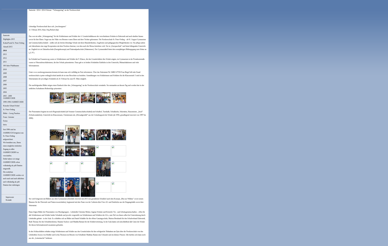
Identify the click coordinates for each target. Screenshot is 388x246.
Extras (5, 121)
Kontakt (9, 200)
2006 (5, 85)
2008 (5, 77)
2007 (5, 81)
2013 (5, 54)
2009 (5, 73)
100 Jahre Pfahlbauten (11, 66)
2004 (5, 92)
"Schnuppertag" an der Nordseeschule (66, 10)
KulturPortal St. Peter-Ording (13, 43)
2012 (5, 58)
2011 (5, 62)
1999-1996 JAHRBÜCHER (13, 102)
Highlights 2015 (9, 39)
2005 (5, 88)
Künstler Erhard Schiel (11, 106)
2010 (5, 69)
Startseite (6, 35)
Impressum (10, 197)
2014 (5, 50)
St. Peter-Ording (9, 109)
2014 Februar (46, 10)
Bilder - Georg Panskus (11, 113)
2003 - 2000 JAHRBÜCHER (9, 97)
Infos (5, 125)
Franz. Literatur (8, 117)
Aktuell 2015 (7, 47)
